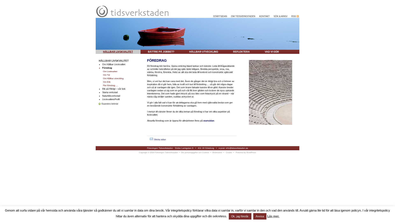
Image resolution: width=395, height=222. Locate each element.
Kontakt (264, 16)
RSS (293, 16)
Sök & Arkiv (280, 16)
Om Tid (106, 75)
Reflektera (241, 51)
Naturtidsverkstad (111, 96)
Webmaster (217, 152)
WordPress (251, 152)
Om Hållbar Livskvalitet (113, 64)
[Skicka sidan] (151, 139)
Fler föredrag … (110, 85)
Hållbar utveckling (203, 51)
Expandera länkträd (110, 104)
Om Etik (106, 82)
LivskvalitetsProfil (111, 99)
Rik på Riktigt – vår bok (113, 89)
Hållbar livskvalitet (118, 51)
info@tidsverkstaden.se (237, 148)
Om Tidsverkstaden (243, 16)
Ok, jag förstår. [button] (240, 216)
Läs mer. (273, 216)
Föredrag (107, 68)
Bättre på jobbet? (161, 51)
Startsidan (220, 16)
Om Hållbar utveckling (113, 78)
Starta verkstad (110, 92)
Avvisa (260, 216)
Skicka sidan (160, 139)
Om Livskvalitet (110, 71)
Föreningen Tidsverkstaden (160, 148)
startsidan (208, 120)
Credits (229, 152)
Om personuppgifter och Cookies (195, 152)
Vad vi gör (272, 51)
